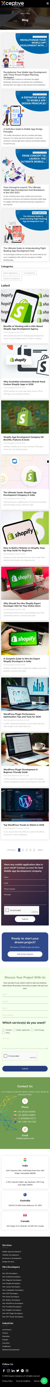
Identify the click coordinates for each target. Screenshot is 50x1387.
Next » (40, 850)
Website (9, 1030)
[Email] (25, 1129)
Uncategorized (29, 273)
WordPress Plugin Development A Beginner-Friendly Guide (20, 770)
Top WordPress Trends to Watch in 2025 (23, 825)
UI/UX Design (39, 1030)
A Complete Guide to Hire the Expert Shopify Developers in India (21, 660)
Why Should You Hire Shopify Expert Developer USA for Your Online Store (22, 604)
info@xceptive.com (25, 1138)
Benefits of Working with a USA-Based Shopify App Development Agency (23, 327)
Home (22, 13)
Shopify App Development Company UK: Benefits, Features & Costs (23, 438)
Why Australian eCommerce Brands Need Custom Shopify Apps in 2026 (24, 383)
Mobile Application (23, 1030)
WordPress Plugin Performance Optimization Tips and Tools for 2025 (22, 715)
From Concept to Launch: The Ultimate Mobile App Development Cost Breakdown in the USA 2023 (24, 190)
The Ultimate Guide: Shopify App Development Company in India (19, 493)
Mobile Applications (10, 273)
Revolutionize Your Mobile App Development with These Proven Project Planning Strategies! (25, 75)
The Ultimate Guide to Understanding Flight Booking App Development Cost (24, 249)
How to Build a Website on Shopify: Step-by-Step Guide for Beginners (24, 549)
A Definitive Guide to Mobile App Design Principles (23, 130)
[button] (44, 1380)
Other (8, 1033)
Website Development (11, 279)
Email (25, 1135)
